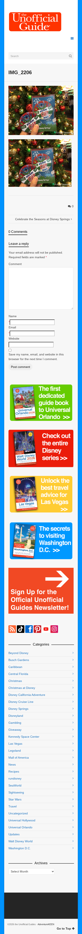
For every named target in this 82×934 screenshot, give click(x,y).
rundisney (14, 778)
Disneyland (15, 715)
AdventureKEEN (46, 924)
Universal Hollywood (21, 820)
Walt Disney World (20, 841)
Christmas (15, 681)
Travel (12, 806)
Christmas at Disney (21, 688)
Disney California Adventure (26, 694)
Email (12, 327)
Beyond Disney (18, 653)
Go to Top (64, 928)
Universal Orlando (20, 827)
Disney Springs (18, 708)
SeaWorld (14, 785)
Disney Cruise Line (20, 701)
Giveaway (14, 729)
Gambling (14, 722)
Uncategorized (18, 813)
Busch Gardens (18, 660)
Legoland (14, 750)
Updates (14, 834)
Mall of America (18, 757)
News (12, 764)
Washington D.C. (19, 848)
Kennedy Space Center (23, 736)
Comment (15, 264)
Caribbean (15, 667)
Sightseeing (16, 792)
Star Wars (14, 799)
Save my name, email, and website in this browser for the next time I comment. (36, 357)
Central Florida (18, 674)
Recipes (13, 771)
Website (14, 338)
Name (13, 316)
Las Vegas (15, 743)
